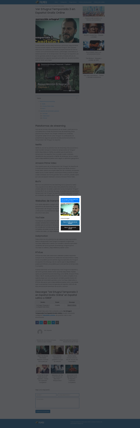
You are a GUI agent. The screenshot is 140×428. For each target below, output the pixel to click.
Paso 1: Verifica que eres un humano (70, 222)
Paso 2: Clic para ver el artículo (70, 228)
